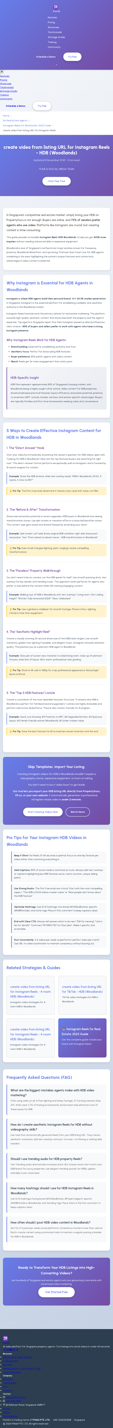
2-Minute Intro (10, 1361)
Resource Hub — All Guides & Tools (21, 1368)
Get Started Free (56, 1292)
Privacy (7, 1408)
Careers (7, 1390)
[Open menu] (56, 64)
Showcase (53, 27)
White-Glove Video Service (17, 1357)
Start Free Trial (56, 181)
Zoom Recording (12, 1372)
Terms (6, 1412)
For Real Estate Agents (15, 120)
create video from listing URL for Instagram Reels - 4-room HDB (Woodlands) (30, 991)
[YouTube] (11, 1350)
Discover (7, 1364)
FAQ (5, 1386)
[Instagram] (14, 1350)
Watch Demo (78, 811)
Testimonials (55, 32)
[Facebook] (4, 1350)
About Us (8, 1379)
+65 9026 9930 (13, 1401)
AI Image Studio (56, 37)
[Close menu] (2, 72)
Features (52, 17)
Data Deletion (10, 1416)
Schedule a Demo (46, 56)
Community (54, 47)
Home (6, 115)
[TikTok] (17, 1350)
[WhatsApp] (7, 1350)
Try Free (72, 56)
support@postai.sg (15, 1397)
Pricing (51, 22)
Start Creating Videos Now (43, 811)
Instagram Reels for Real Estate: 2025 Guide (27, 125)
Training (52, 42)
